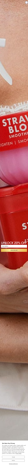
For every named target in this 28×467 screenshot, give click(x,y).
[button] (14, 250)
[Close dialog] (26, 2)
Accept (13, 457)
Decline (13, 460)
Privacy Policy (18, 453)
